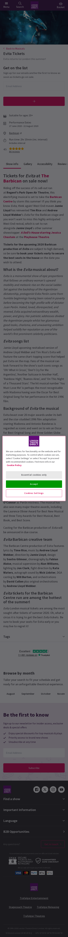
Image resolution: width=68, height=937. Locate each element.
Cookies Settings (34, 493)
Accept (34, 484)
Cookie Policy (14, 465)
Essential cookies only (34, 474)
